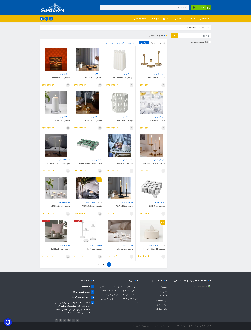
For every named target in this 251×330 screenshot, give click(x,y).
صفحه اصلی (204, 18)
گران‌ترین (120, 42)
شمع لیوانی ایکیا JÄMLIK (125, 163)
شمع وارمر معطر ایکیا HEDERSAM (90, 163)
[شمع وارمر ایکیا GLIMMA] (151, 188)
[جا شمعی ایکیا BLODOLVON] (56, 230)
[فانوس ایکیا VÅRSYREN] (120, 102)
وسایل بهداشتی (140, 18)
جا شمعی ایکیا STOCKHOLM (92, 120)
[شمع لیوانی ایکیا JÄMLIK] (120, 145)
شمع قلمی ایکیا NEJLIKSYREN (123, 77)
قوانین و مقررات (161, 309)
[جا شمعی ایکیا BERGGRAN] (56, 59)
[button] (201, 7)
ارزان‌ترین (109, 42)
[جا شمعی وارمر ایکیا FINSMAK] (88, 188)
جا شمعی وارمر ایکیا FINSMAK (92, 206)
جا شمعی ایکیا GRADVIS (93, 77)
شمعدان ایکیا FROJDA (94, 249)
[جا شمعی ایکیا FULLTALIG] (151, 59)
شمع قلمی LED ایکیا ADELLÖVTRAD (57, 163)
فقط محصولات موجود (199, 42)
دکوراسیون (167, 18)
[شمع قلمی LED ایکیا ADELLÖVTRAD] (56, 145)
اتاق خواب (154, 18)
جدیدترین (144, 42)
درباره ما (164, 287)
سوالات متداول (162, 304)
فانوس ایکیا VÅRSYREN (125, 120)
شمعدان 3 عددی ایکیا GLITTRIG (154, 163)
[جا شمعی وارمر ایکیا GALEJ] (120, 230)
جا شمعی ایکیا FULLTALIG (156, 77)
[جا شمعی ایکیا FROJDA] (151, 102)
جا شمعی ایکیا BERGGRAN (61, 77)
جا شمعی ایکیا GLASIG (62, 120)
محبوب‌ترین (132, 42)
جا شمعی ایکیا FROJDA (157, 120)
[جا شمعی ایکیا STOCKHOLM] (88, 102)
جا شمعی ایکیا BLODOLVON (60, 249)
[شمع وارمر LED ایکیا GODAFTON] (151, 230)
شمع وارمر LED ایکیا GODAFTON (154, 249)
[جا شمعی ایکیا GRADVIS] (88, 59)
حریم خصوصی (161, 300)
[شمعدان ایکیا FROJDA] (88, 230)
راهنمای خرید (162, 296)
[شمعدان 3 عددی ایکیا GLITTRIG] (151, 145)
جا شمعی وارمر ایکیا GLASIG (60, 206)
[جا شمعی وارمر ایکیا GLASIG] (56, 188)
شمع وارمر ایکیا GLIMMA (157, 206)
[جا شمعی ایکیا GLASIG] (56, 102)
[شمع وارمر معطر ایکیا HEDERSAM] (88, 145)
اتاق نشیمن (180, 18)
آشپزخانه (192, 18)
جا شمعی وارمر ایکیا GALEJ (124, 249)
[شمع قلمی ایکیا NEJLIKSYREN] (120, 59)
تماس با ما (163, 291)
